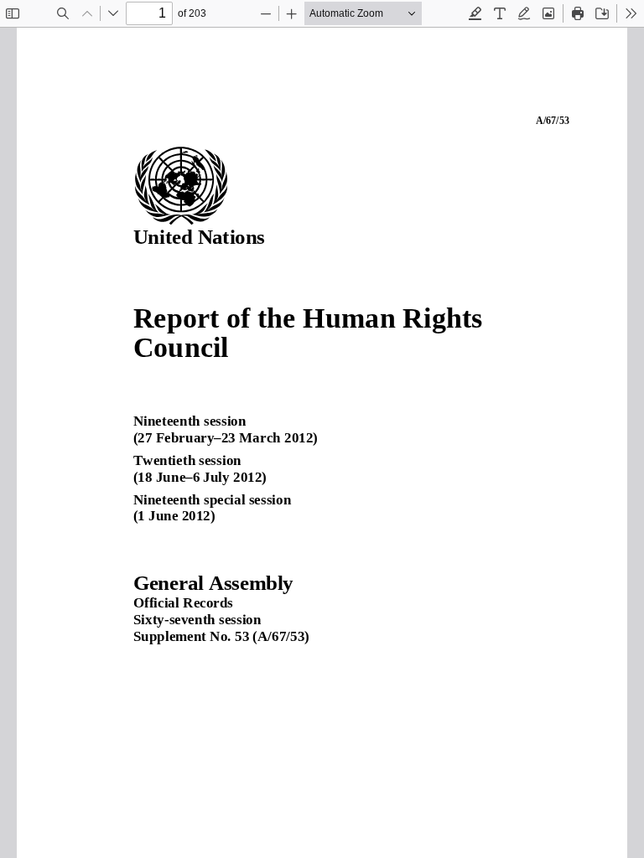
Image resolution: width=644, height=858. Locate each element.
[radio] (475, 13)
